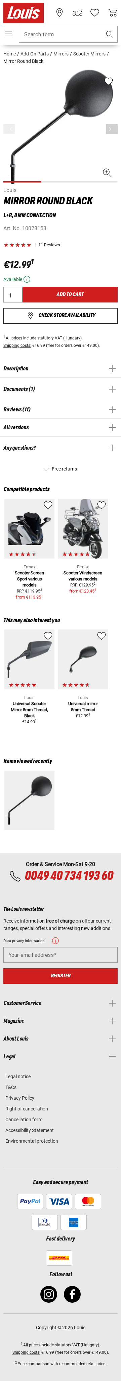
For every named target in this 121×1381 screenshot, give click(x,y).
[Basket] (113, 13)
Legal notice (18, 1076)
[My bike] (77, 13)
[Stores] (59, 13)
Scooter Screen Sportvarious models (29, 578)
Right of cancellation (26, 1108)
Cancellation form (23, 1119)
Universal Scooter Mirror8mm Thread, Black (29, 709)
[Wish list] (95, 13)
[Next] (112, 129)
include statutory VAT (42, 338)
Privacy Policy (19, 1098)
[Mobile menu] (8, 34)
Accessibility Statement (29, 1130)
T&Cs (10, 1087)
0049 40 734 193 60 (69, 876)
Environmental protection (31, 1141)
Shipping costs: (17, 345)
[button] (110, 34)
